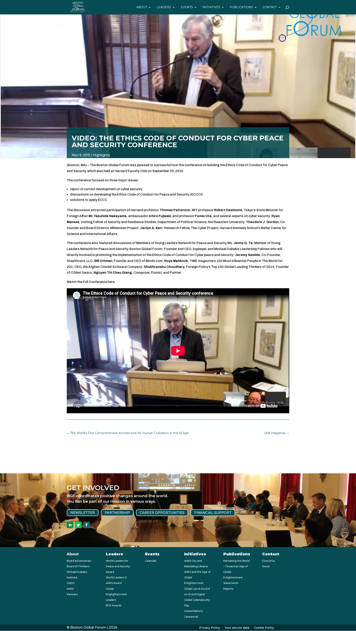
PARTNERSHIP (117, 513)
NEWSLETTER (82, 513)
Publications (241, 7)
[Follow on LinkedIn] (70, 525)
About (141, 7)
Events (187, 7)
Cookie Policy (264, 628)
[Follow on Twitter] (78, 525)
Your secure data (237, 628)
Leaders (164, 7)
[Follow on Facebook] (86, 525)
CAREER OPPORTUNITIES (162, 513)
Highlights (101, 155)
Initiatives (211, 7)
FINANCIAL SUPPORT (212, 513)
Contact (269, 7)
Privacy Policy (209, 628)
